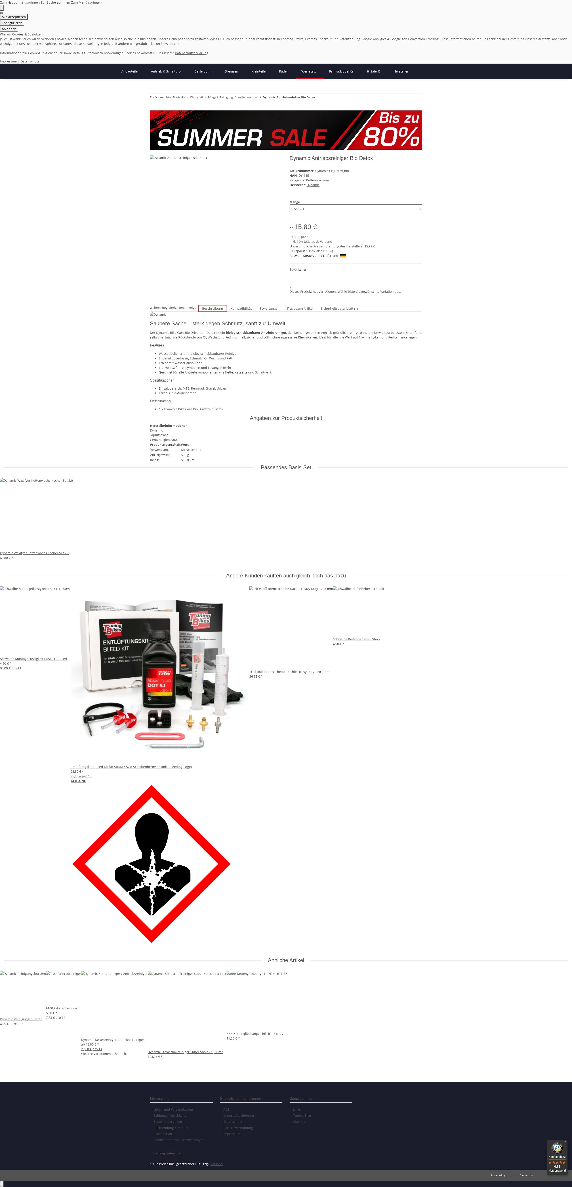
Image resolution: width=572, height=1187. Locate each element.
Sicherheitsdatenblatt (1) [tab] (339, 308)
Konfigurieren (12, 23)
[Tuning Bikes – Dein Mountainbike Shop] (110, 71)
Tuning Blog (302, 1115)
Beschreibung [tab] (212, 308)
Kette (198, 450)
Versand (326, 241)
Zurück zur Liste (160, 97)
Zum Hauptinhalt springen (20, 2)
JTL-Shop (511, 1175)
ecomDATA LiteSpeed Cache (550, 1175)
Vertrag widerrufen (168, 1153)
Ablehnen (9, 29)
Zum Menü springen (86, 2)
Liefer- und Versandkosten (173, 1109)
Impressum (8, 61)
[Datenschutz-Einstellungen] (2, 8)
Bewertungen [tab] (269, 308)
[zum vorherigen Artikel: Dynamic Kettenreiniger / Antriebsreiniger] (319, 98)
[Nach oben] (2, 1184)
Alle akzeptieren (14, 17)
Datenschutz (30, 61)
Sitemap (299, 1121)
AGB (226, 1109)
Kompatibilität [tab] (241, 308)
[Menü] (565, 1142)
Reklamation (163, 1134)
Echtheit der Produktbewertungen (179, 1140)
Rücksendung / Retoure (171, 1128)
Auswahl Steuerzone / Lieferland (314, 255)
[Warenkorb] (153, 152)
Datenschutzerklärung (191, 53)
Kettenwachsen (317, 180)
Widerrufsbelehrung (238, 1115)
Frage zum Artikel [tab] (300, 308)
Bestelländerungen (168, 1121)
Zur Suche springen (56, 2)
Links (297, 1109)
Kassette (187, 450)
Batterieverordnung (238, 1128)
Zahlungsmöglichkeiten (171, 1115)
